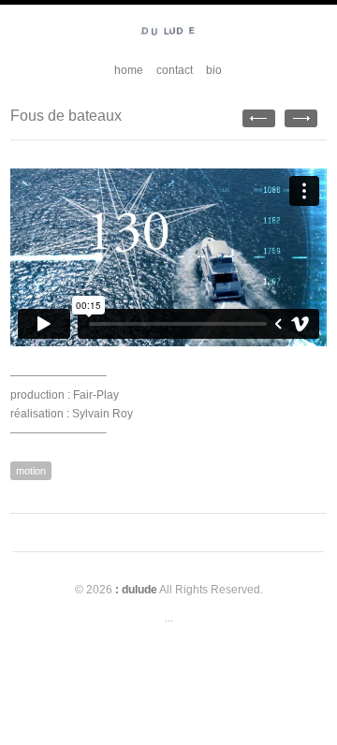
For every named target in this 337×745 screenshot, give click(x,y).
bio (214, 70)
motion (31, 470)
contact (174, 70)
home (128, 70)
